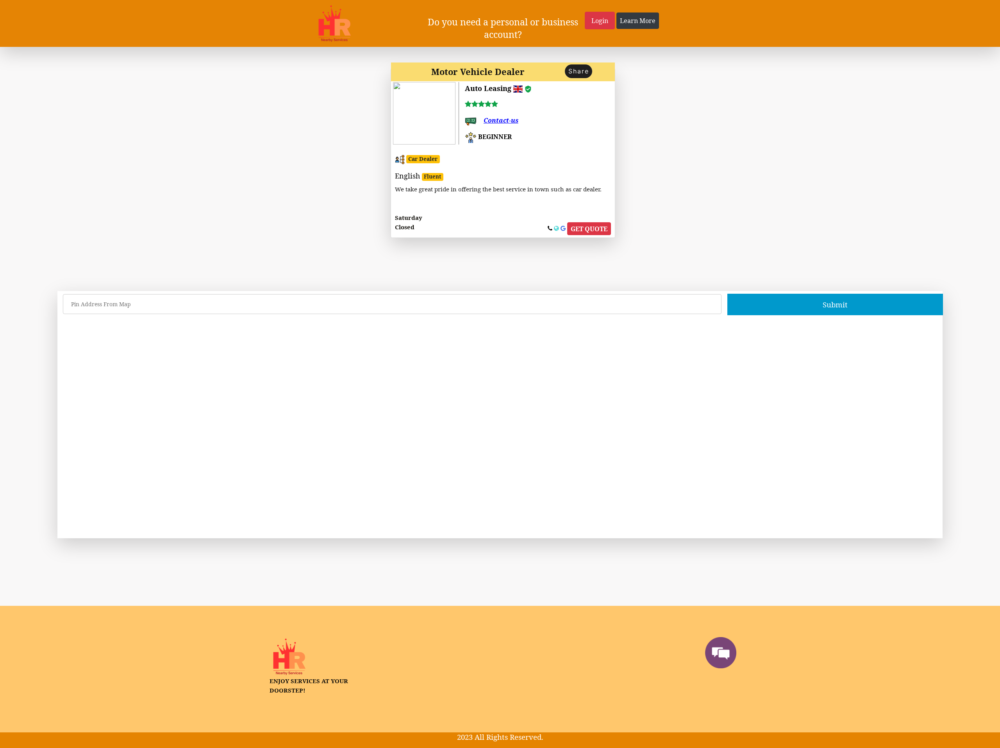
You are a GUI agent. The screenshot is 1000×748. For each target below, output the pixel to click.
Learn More (637, 20)
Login (599, 20)
